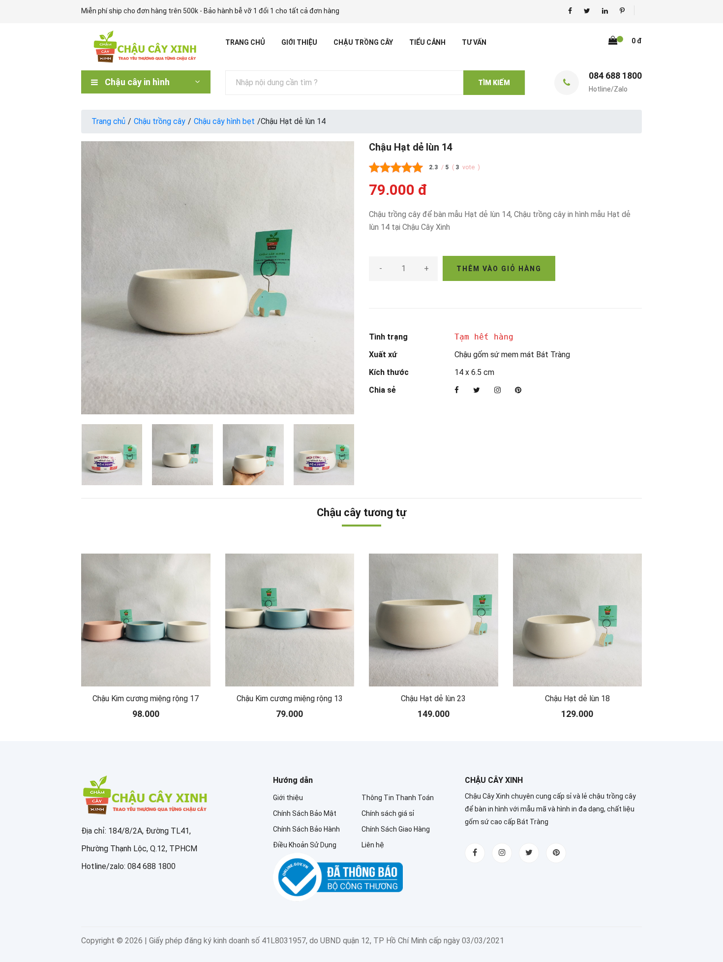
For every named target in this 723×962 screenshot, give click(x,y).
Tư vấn (474, 42)
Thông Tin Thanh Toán (398, 798)
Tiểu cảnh (427, 42)
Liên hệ (373, 845)
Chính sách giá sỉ (388, 813)
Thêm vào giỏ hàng (499, 269)
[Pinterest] (518, 390)
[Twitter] (476, 390)
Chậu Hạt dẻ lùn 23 (433, 698)
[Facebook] (456, 390)
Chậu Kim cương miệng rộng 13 (290, 698)
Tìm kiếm (494, 83)
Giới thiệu (299, 42)
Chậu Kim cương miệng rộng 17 (145, 698)
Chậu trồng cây (363, 42)
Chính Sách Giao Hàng (396, 829)
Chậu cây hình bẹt (224, 121)
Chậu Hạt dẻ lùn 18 (577, 698)
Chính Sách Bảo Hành (306, 829)
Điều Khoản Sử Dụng (304, 845)
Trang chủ (245, 42)
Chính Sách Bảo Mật (304, 813)
